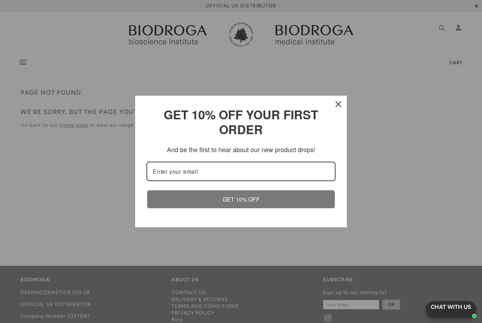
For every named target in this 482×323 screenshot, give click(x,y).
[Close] (338, 104)
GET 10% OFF (241, 199)
